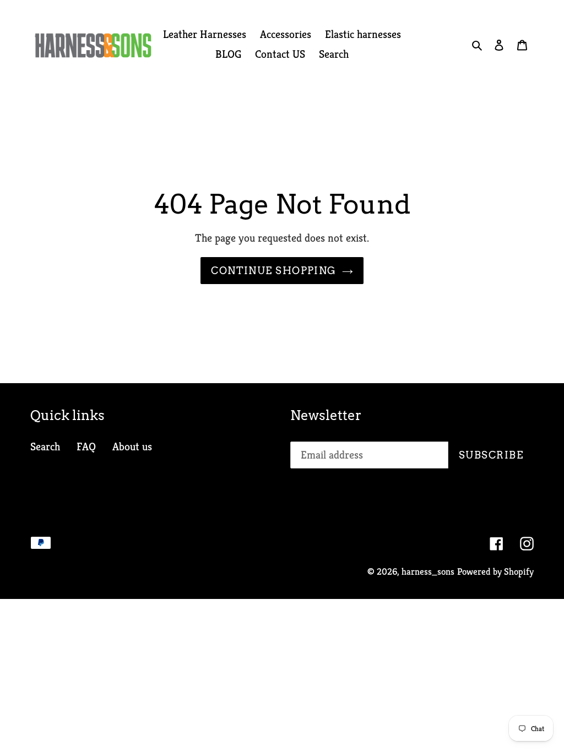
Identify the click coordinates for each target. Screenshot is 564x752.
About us (132, 447)
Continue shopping (273, 270)
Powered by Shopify (495, 571)
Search (45, 447)
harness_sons (428, 571)
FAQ (86, 447)
